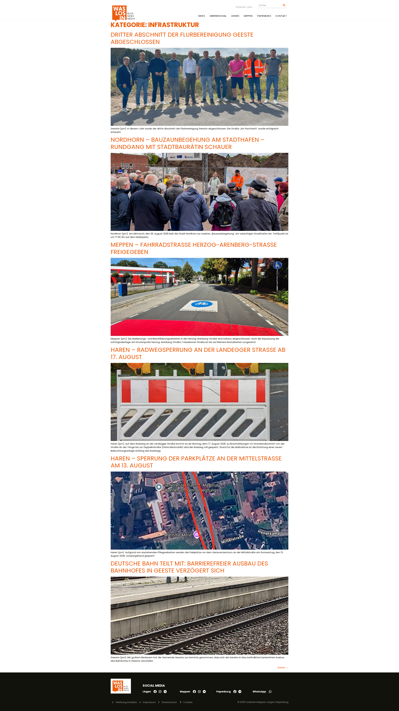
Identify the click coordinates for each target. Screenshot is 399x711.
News (201, 15)
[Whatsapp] (270, 692)
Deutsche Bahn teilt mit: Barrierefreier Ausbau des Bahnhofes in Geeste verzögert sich (189, 567)
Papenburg (264, 15)
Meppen (248, 15)
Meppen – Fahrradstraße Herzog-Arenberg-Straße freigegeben (194, 248)
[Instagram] (160, 692)
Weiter (283, 667)
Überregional (218, 15)
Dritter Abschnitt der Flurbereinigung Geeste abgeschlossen (182, 38)
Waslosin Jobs (244, 7)
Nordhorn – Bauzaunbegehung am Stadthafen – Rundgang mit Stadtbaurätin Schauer (187, 143)
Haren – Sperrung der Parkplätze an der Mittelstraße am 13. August (196, 462)
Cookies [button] (187, 702)
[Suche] (284, 5)
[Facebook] (155, 692)
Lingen (235, 15)
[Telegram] (165, 692)
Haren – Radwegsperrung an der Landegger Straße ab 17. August (198, 353)
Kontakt (281, 15)
